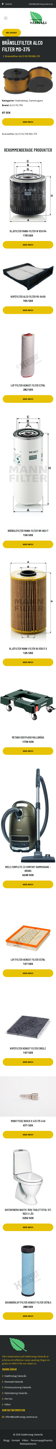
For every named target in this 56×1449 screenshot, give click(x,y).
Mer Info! (28, 121)
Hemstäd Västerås (13, 1381)
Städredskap (21, 100)
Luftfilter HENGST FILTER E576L (28, 959)
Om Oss (8, 1398)
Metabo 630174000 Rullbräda (28, 737)
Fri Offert (11, 32)
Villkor (25, 1440)
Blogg (6, 1440)
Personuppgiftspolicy (42, 1440)
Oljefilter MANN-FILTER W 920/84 (28, 231)
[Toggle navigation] (5, 18)
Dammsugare (36, 100)
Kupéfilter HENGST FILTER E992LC (28, 1048)
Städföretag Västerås (15, 1375)
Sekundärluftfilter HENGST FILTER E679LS (28, 1302)
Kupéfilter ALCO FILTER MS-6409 (28, 296)
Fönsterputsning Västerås (17, 1387)
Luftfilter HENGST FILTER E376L (28, 385)
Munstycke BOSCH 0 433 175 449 (28, 1121)
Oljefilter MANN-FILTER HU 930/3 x (28, 648)
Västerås (8, 4)
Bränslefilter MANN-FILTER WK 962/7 (28, 530)
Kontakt (16, 1440)
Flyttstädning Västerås (15, 1393)
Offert (7, 1404)
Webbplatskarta (28, 1443)
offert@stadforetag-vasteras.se (41, 4)
